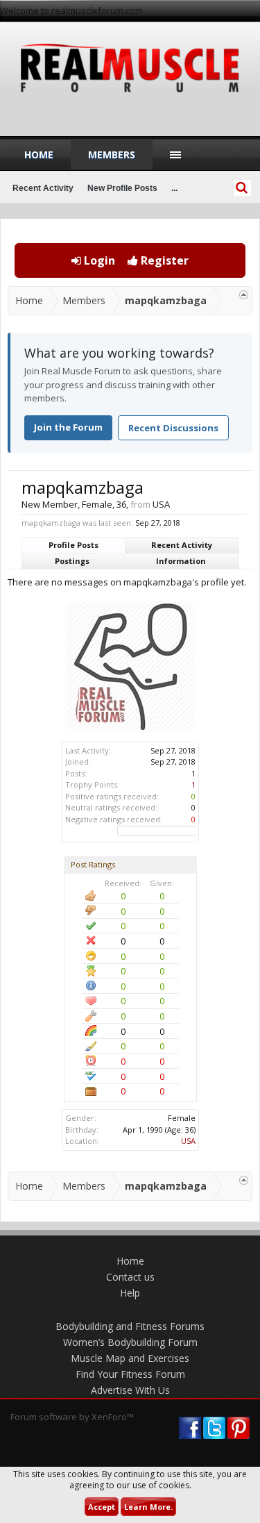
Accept (101, 1506)
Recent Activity (181, 545)
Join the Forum (68, 427)
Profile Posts (73, 545)
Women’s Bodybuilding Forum (130, 1342)
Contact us (130, 1276)
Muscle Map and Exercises (130, 1358)
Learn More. (148, 1506)
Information (181, 561)
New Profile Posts (122, 188)
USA (188, 1140)
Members (111, 154)
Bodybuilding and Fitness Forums (130, 1326)
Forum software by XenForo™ (72, 1416)
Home (38, 154)
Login (98, 260)
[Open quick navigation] (243, 294)
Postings (72, 561)
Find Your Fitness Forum (130, 1374)
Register (163, 260)
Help (130, 1292)
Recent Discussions (173, 428)
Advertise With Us (130, 1390)
